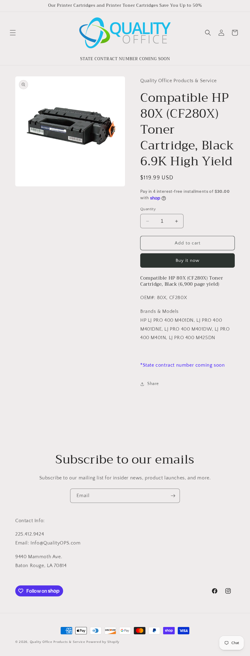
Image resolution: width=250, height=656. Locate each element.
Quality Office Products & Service (57, 642)
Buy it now (187, 260)
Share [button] (153, 383)
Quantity (148, 209)
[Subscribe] (173, 496)
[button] (13, 32)
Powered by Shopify (103, 642)
